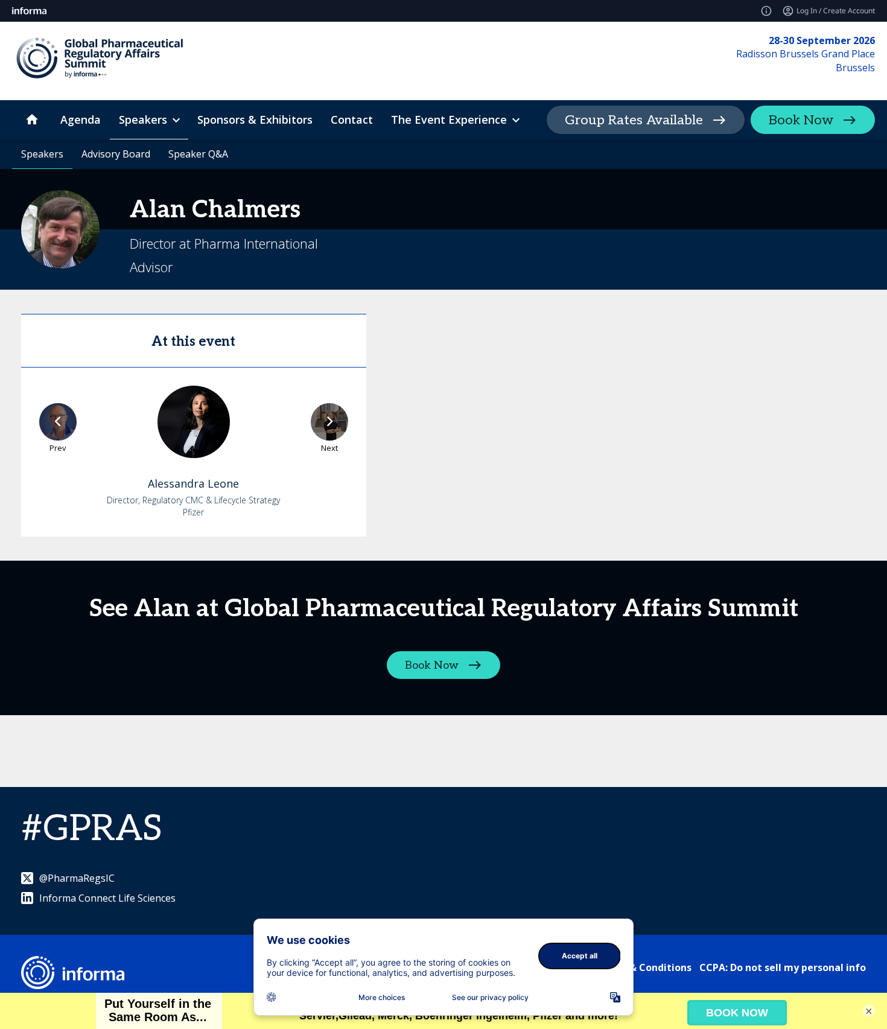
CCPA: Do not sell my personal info (782, 967)
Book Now (801, 120)
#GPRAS (91, 829)
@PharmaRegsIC (77, 878)
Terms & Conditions (643, 967)
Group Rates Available (634, 120)
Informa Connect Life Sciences (107, 898)
